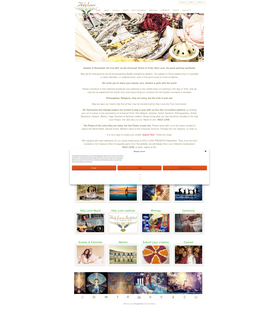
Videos (125, 10)
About (106, 10)
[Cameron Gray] (176, 282)
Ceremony (165, 10)
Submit (191, 2)
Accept (94, 168)
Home (98, 10)
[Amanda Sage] (112, 282)
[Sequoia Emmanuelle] (142, 282)
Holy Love (129, 304)
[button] (205, 151)
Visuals (116, 10)
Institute (186, 10)
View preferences (185, 168)
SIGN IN (182, 2)
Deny (139, 168)
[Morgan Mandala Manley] (88, 282)
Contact (200, 2)
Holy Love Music (139, 10)
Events (176, 10)
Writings (153, 10)
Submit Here (148, 134)
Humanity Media (149, 304)
